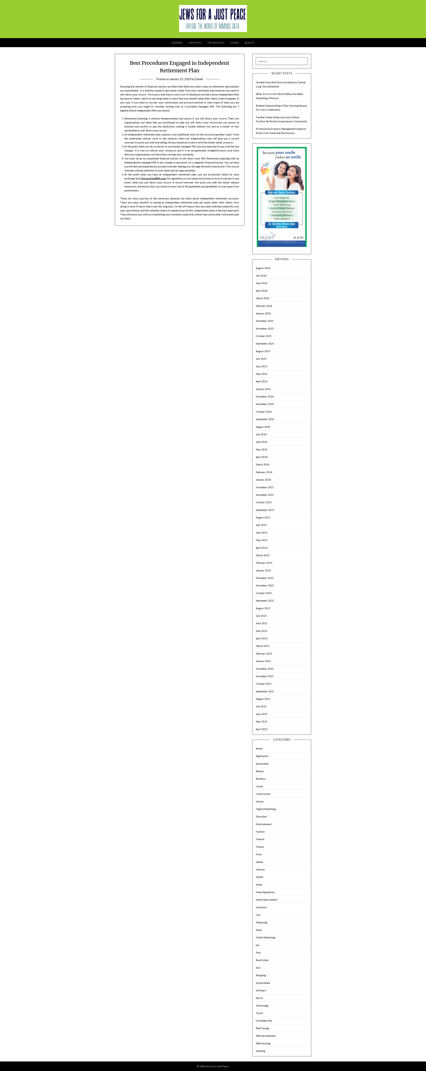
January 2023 (263, 570)
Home (259, 884)
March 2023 (262, 555)
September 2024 (265, 419)
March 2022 (262, 645)
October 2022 (264, 593)
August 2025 (263, 351)
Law (258, 914)
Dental (259, 801)
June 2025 (261, 366)
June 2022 (261, 623)
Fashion (260, 831)
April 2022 (262, 638)
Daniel (199, 79)
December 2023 (265, 487)
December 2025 (265, 320)
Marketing (261, 922)
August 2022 (263, 608)
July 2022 (261, 615)
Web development (266, 1035)
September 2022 (265, 600)
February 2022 (264, 653)
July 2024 (261, 434)
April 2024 (262, 456)
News (259, 929)
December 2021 (265, 668)
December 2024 (265, 396)
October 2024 (264, 411)
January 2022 (263, 661)
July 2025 (261, 358)
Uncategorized (264, 1020)
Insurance (261, 907)
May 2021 (261, 721)
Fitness (260, 846)
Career (259, 786)
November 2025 (265, 328)
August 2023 (263, 517)
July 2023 (261, 524)
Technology (215, 42)
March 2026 (262, 298)
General (177, 42)
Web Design (262, 1028)
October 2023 (264, 502)
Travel (259, 1013)
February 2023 (264, 562)
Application (262, 755)
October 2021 (264, 683)
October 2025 (264, 336)
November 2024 (265, 403)
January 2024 (263, 479)
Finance (260, 839)
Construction (263, 793)
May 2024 (261, 449)
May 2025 (261, 373)
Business (261, 778)
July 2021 (261, 706)
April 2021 (262, 729)
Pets (258, 952)
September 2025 (265, 343)
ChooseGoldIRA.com (153, 178)
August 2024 (263, 426)
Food (258, 854)
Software (261, 990)
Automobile (262, 763)
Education (261, 816)
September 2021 (265, 691)
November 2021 (265, 676)
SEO (258, 967)
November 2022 (265, 585)
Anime (259, 748)
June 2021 (261, 714)
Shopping (195, 42)
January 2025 (263, 388)
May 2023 (261, 540)
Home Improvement (266, 899)
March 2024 (262, 464)
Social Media (263, 982)
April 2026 (262, 290)
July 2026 (261, 275)
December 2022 (265, 577)
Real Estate (262, 960)
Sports (259, 997)
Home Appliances (265, 892)
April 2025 (262, 381)
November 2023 (265, 494)
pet (257, 945)
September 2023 (265, 509)
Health (259, 876)
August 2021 (263, 698)
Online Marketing (265, 937)
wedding (260, 1050)
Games (234, 42)
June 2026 (261, 283)
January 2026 (263, 313)
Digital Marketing (266, 808)
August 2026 (263, 268)
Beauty (250, 42)
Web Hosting (263, 1043)
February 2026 (264, 305)
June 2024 (261, 441)
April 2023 (262, 547)
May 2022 (261, 630)
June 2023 (261, 532)
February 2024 (264, 472)
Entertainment (264, 824)
